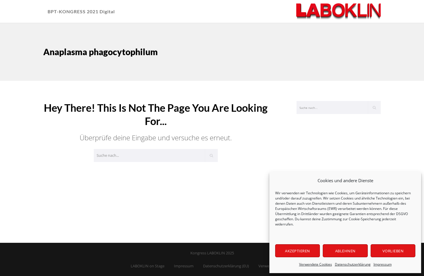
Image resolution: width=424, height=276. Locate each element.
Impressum (383, 264)
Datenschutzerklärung (353, 264)
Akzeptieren (297, 250)
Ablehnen (345, 250)
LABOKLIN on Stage (147, 265)
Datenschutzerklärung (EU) (226, 265)
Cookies (341, 193)
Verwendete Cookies (315, 264)
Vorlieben (393, 250)
